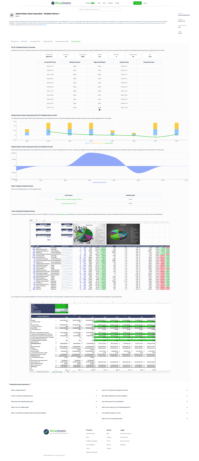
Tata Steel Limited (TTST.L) (68, 203)
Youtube (109, 437)
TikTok (108, 441)
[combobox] (99, 9)
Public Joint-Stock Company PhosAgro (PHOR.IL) (68, 199)
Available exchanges (91, 441)
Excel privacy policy (125, 433)
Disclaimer (123, 444)
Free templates (90, 444)
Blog (108, 433)
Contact (109, 448)
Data (87, 437)
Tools (87, 448)
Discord (109, 444)
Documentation (90, 433)
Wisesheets (63, 214)
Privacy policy (124, 437)
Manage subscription (92, 452)
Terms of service (125, 441)
